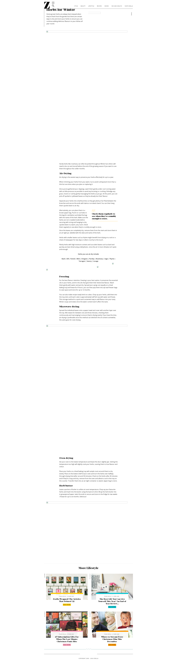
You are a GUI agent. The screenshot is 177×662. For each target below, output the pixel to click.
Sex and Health (117, 6)
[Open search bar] (53, 6)
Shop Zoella (129, 6)
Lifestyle (91, 6)
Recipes (99, 6)
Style (76, 6)
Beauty (83, 6)
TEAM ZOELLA (62, 596)
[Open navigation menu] (53, 3)
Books (107, 6)
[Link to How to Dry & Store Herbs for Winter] (67, 587)
